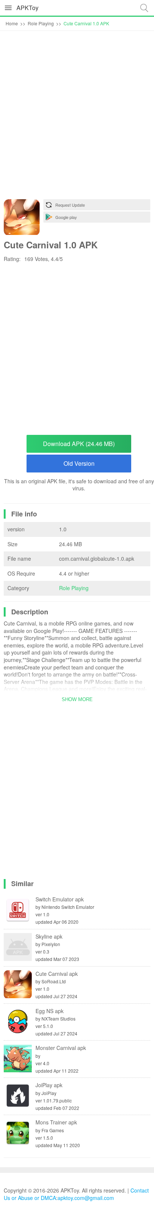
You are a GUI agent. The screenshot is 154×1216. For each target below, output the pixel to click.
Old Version (79, 463)
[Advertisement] (77, 117)
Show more (77, 699)
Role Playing (74, 588)
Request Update (70, 205)
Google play (66, 217)
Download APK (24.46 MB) (79, 443)
